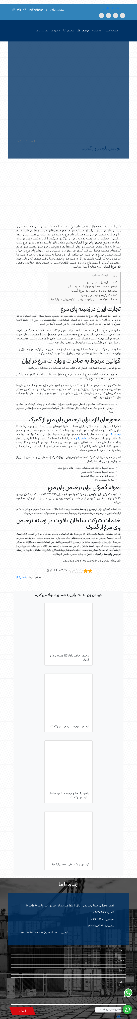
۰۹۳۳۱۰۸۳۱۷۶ (95, 926)
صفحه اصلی (111, 31)
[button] (113, 277)
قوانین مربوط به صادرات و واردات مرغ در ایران (92, 287)
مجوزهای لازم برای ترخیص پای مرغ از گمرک (94, 291)
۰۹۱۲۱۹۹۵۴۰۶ (97, 919)
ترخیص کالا (83, 31)
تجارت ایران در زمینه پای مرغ (102, 283)
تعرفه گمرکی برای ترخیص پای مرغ (99, 295)
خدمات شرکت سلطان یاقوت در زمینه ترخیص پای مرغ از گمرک (83, 300)
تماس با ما (42, 31)
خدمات (97, 31)
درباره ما (55, 31)
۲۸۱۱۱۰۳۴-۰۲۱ (100, 912)
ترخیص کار (68, 31)
